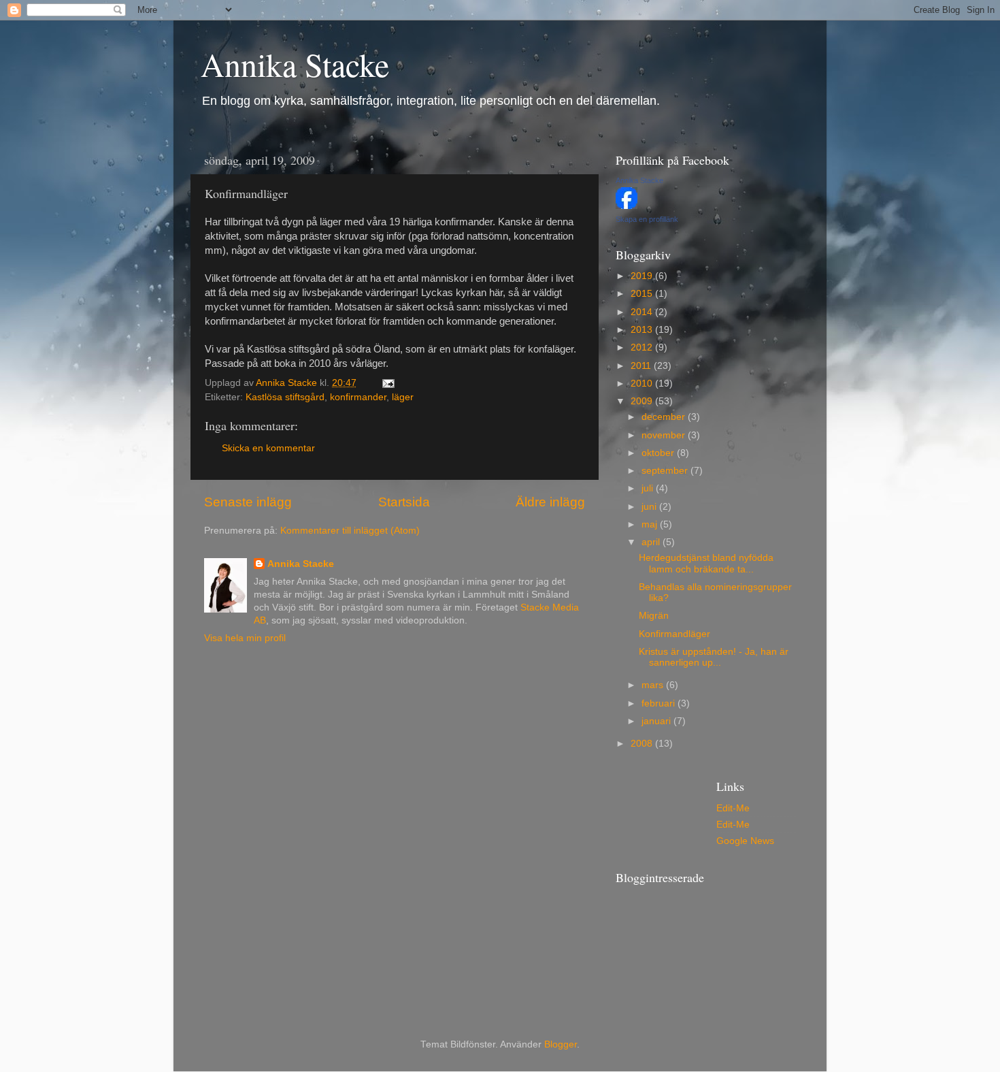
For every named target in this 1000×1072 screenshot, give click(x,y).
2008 (643, 743)
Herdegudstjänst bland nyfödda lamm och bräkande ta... (706, 563)
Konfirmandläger (674, 634)
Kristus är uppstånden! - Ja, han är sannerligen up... (713, 657)
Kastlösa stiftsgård (285, 397)
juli (648, 488)
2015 (643, 294)
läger (403, 397)
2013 (643, 330)
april (652, 542)
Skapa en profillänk (647, 219)
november (664, 435)
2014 (643, 312)
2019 (643, 276)
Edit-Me (733, 808)
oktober (659, 453)
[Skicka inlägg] (387, 383)
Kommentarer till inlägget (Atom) (350, 530)
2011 (642, 366)
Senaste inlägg (248, 502)
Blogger (560, 1044)
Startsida (404, 502)
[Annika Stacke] (626, 206)
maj (650, 524)
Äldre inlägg (550, 502)
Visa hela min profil (245, 638)
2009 (643, 401)
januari (657, 721)
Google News (745, 841)
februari (659, 703)
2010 (643, 383)
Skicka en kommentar (268, 448)
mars (653, 685)
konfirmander (358, 397)
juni (650, 507)
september (665, 471)
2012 (643, 347)
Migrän (654, 616)
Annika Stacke (295, 64)
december (664, 417)
